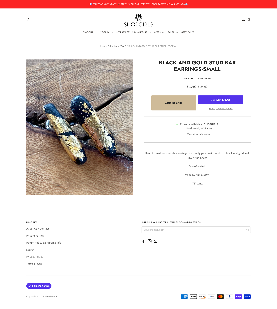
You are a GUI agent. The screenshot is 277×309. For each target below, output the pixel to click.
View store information (199, 134)
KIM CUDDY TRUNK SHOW (197, 78)
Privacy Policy (34, 256)
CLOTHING (88, 32)
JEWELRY (105, 32)
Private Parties (35, 235)
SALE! (172, 32)
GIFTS (158, 32)
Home (102, 46)
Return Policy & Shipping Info (43, 242)
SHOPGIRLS (51, 296)
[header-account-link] (242, 19)
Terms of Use (34, 263)
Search (30, 249)
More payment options (220, 108)
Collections (113, 46)
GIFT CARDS (187, 32)
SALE (123, 46)
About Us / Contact (37, 228)
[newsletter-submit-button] (247, 230)
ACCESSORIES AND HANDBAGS (132, 32)
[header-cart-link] (248, 19)
